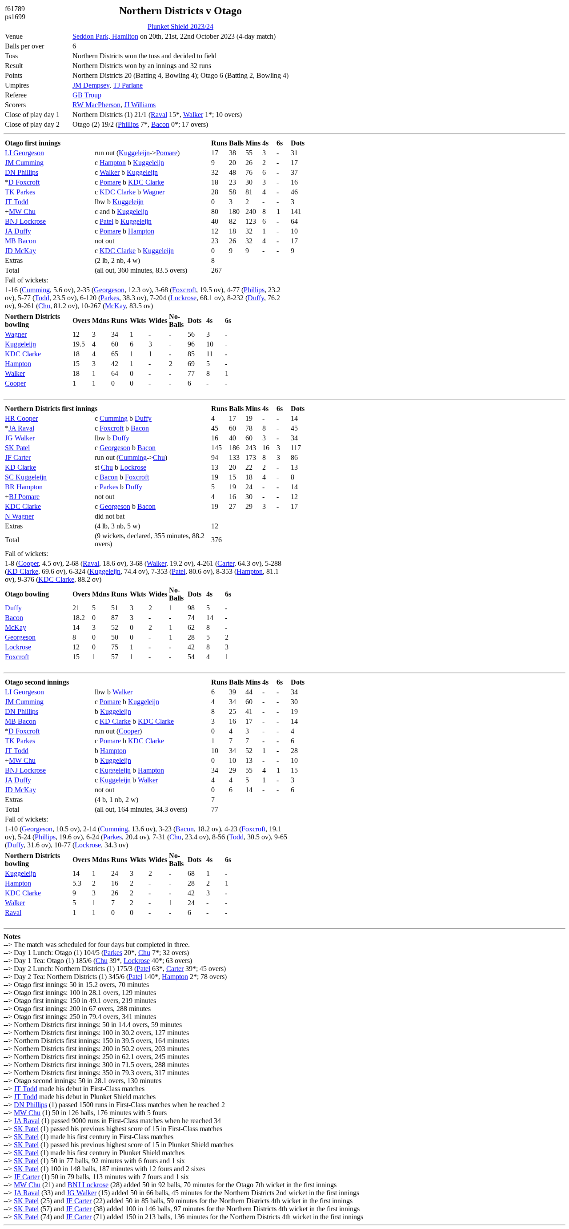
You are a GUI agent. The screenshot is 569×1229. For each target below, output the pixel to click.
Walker (193, 114)
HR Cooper (21, 418)
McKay (115, 306)
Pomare (166, 153)
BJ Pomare (24, 496)
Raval (159, 114)
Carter (225, 563)
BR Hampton (24, 487)
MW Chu (22, 211)
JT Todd (16, 202)
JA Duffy (18, 231)
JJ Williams (140, 105)
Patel (106, 221)
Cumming (36, 290)
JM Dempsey (90, 85)
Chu (44, 306)
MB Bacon (20, 241)
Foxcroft (184, 290)
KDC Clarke (146, 182)
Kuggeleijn (134, 153)
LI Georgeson (24, 153)
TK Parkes (20, 192)
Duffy (256, 298)
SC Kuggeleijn (26, 477)
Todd (42, 298)
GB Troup (86, 95)
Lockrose (183, 298)
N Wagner (19, 516)
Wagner (153, 192)
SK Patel (17, 447)
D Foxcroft (24, 182)
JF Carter (18, 457)
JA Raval (21, 428)
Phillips (128, 124)
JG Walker (20, 438)
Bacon (160, 124)
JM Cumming (24, 162)
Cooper (15, 383)
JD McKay (20, 250)
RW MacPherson (96, 105)
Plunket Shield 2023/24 (180, 26)
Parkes (109, 298)
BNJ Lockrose (25, 221)
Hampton (113, 162)
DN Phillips (21, 172)
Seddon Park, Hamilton (105, 36)
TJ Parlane (128, 85)
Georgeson (109, 290)
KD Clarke (20, 467)
